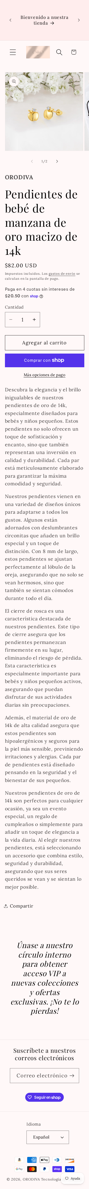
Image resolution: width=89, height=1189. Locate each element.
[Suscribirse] (72, 1075)
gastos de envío (62, 274)
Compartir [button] (21, 906)
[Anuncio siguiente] (78, 20)
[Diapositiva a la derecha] (57, 161)
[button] (13, 52)
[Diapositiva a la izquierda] (31, 161)
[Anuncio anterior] (10, 20)
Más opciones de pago (45, 374)
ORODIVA (31, 1179)
